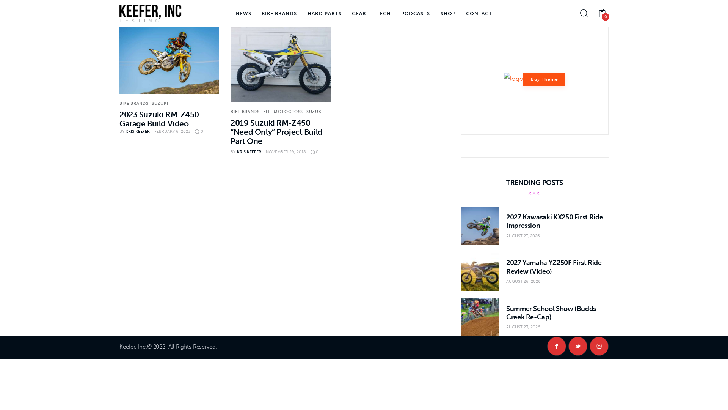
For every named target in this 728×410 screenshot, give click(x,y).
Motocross (288, 111)
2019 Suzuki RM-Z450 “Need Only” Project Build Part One (277, 132)
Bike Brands (133, 103)
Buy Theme (544, 79)
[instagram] (599, 346)
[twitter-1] (577, 346)
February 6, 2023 (172, 131)
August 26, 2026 (523, 281)
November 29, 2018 (286, 152)
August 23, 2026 (523, 327)
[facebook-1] (556, 346)
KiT (266, 111)
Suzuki (160, 103)
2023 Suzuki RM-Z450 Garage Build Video (159, 119)
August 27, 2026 (523, 235)
